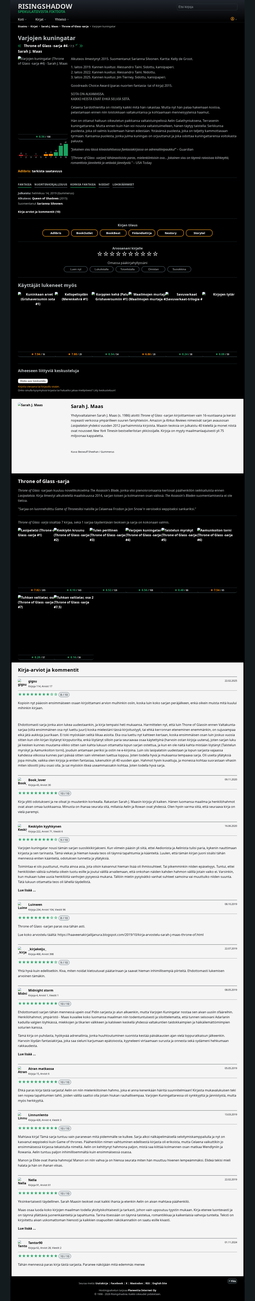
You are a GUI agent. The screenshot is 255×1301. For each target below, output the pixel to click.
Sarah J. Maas (30, 51)
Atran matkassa (41, 1068)
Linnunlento (38, 1115)
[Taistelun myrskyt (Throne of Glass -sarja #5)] (80, 45)
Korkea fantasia (83, 184)
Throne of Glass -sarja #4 (46, 45)
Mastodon (136, 1283)
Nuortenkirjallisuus (50, 184)
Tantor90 (35, 1243)
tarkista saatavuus (47, 171)
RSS (147, 1283)
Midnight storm (40, 990)
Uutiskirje (101, 1283)
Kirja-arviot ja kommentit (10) (39, 212)
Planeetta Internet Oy (142, 1290)
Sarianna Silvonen (50, 203)
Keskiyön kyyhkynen (44, 826)
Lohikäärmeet (123, 184)
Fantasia (24, 184)
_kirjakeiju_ (37, 949)
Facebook (117, 1283)
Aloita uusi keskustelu (33, 380)
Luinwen (35, 904)
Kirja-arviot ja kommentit (48, 669)
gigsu (32, 681)
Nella (32, 1180)
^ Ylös (232, 1281)
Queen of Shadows (45, 198)
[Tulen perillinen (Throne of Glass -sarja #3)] (19, 45)
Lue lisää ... (27, 890)
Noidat (104, 184)
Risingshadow (45, 8)
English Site (159, 1283)
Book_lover (37, 780)
